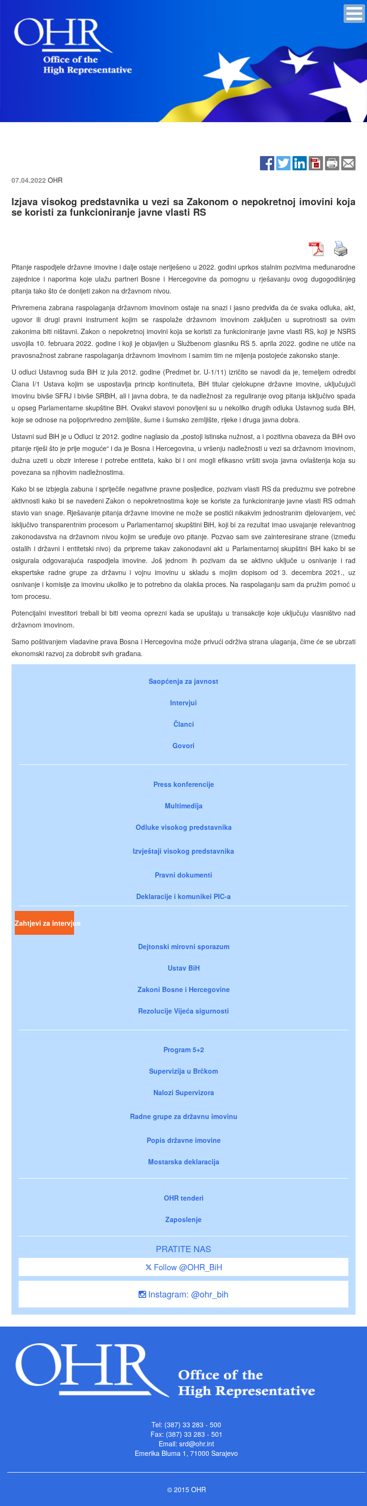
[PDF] (316, 162)
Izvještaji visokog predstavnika (183, 851)
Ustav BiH (184, 968)
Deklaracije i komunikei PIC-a (183, 896)
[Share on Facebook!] (267, 162)
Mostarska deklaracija (183, 1161)
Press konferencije (183, 784)
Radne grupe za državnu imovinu (183, 1116)
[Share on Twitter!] (283, 162)
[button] (354, 13)
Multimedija (184, 805)
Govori (183, 745)
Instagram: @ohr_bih (187, 1293)
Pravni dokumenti (183, 874)
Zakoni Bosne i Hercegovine (184, 989)
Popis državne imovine (184, 1140)
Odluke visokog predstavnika (184, 827)
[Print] (332, 162)
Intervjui (183, 702)
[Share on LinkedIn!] (299, 162)
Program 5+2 (183, 1049)
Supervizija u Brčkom (183, 1071)
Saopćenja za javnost (183, 681)
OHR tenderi (184, 1198)
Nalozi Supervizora (183, 1092)
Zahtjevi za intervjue (44, 923)
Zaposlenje (183, 1219)
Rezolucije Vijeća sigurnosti (183, 1010)
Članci (183, 724)
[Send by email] (348, 162)
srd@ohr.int (196, 1443)
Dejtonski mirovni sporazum (183, 946)
